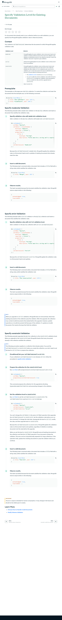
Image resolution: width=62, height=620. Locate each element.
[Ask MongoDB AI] (56, 6)
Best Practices (19, 11)
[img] (6, 32)
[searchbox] (33, 6)
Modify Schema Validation (15, 512)
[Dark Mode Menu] (59, 6)
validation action (33, 74)
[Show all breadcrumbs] (13, 11)
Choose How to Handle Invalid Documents (20, 509)
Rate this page (8, 28)
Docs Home (7, 11)
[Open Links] (59, 2)
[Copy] (56, 98)
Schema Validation (28, 11)
